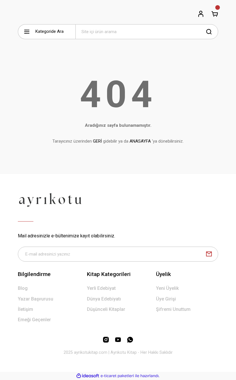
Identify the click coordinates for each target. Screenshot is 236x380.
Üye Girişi (166, 299)
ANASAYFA (140, 141)
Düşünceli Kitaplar (106, 309)
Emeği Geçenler (34, 319)
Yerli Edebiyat (101, 288)
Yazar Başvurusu (35, 299)
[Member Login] (200, 14)
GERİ (97, 141)
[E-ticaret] (117, 375)
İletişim (25, 309)
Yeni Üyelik (167, 288)
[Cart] (214, 14)
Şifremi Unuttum (173, 309)
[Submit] (209, 254)
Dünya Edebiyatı (104, 299)
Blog (23, 288)
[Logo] (50, 200)
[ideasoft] (87, 376)
